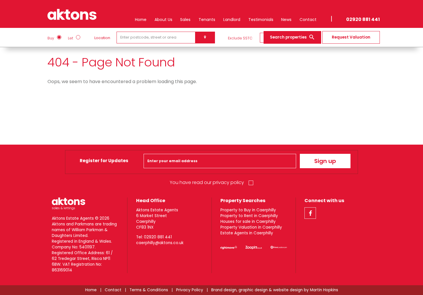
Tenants (207, 19)
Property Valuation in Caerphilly (251, 227)
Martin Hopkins (324, 290)
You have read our (207, 182)
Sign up (325, 161)
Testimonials (260, 19)
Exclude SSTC (240, 38)
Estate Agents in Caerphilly (246, 233)
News (286, 19)
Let (70, 38)
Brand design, (224, 290)
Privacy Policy (189, 290)
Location (102, 37)
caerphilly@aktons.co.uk (160, 243)
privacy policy (228, 182)
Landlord (231, 19)
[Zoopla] (253, 247)
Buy (50, 38)
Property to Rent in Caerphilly (249, 216)
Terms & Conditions (148, 290)
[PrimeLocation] (278, 247)
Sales (185, 19)
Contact (308, 19)
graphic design (253, 290)
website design (288, 290)
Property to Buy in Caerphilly (248, 210)
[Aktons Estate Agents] (71, 13)
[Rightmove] (228, 247)
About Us (163, 19)
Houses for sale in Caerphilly (248, 221)
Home (140, 19)
